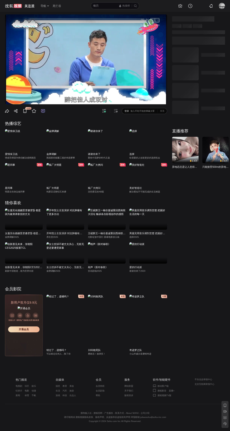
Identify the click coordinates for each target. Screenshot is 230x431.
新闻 (18, 395)
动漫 (34, 390)
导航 (43, 6)
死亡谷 (57, 6)
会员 (98, 379)
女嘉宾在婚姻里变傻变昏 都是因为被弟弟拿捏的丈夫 (24, 233)
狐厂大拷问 (94, 188)
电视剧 (19, 386)
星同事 (9, 188)
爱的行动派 (135, 267)
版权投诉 (128, 395)
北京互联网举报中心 (204, 384)
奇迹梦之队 (135, 350)
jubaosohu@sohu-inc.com (153, 417)
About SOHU (132, 413)
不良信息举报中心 (203, 379)
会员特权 (100, 386)
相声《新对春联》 (98, 267)
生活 (58, 390)
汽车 (65, 390)
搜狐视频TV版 (164, 395)
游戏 (58, 395)
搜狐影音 (162, 390)
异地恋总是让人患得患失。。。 (185, 167)
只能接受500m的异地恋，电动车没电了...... (215, 167)
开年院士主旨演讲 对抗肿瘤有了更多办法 (65, 233)
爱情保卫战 (11, 154)
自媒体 (60, 379)
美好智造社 (135, 188)
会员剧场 (100, 390)
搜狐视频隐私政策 (84, 417)
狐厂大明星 (52, 188)
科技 (65, 395)
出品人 (72, 395)
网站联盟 (128, 386)
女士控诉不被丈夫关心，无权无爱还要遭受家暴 (65, 267)
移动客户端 (163, 386)
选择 (131, 154)
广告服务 (108, 413)
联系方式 (119, 413)
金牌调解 (51, 154)
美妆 (71, 386)
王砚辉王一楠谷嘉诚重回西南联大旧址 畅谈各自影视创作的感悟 (107, 233)
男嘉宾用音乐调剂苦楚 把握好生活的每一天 (148, 233)
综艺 (27, 386)
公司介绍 (145, 413)
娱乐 (34, 386)
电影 (27, 390)
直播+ (171, 390)
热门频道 (21, 379)
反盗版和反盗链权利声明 (118, 417)
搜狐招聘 (98, 413)
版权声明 (99, 417)
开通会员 (24, 329)
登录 (127, 111)
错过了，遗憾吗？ (56, 350)
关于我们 (128, 390)
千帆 (34, 395)
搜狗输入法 (86, 413)
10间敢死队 (94, 350)
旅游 (71, 390)
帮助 (98, 395)
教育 (65, 386)
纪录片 (19, 390)
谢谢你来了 (94, 154)
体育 (27, 395)
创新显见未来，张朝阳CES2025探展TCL (24, 267)
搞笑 (58, 386)
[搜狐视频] (13, 6)
